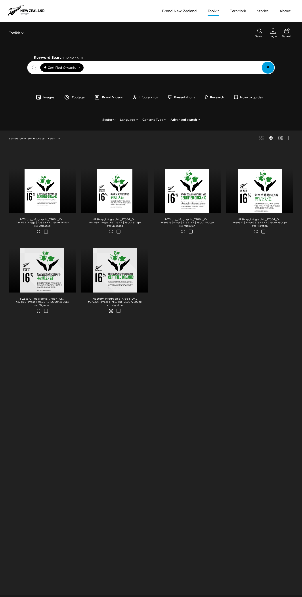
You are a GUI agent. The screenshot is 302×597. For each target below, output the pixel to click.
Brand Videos (112, 97)
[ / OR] (74, 57)
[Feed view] (289, 138)
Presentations (184, 97)
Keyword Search (58, 57)
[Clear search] (268, 67)
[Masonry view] (261, 138)
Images (48, 97)
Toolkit (213, 11)
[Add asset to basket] (46, 232)
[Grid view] (271, 138)
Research (217, 97)
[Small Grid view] (280, 138)
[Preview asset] (42, 191)
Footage (78, 97)
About (285, 11)
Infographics (148, 97)
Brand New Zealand (179, 11)
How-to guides (251, 97)
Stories (263, 11)
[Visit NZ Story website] (26, 10)
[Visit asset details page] (38, 232)
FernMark (238, 11)
